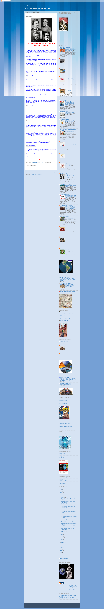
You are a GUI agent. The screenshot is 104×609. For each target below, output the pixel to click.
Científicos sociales (64, 173)
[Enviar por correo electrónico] (46, 162)
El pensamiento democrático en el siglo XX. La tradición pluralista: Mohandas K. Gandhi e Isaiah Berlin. (70, 79)
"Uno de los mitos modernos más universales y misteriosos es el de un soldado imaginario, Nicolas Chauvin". (70, 144)
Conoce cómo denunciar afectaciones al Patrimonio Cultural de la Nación (69, 285)
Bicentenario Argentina (63, 403)
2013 (61, 492)
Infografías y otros (64, 111)
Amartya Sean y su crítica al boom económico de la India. (70, 154)
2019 (61, 488)
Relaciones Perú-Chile (64, 100)
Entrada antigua (52, 172)
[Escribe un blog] (47, 162)
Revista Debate (62, 453)
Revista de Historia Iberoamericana (65, 426)
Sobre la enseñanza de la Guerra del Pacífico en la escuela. (70, 132)
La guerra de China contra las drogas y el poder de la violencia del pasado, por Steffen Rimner (68, 279)
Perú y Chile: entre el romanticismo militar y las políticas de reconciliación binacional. (69, 103)
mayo (62, 537)
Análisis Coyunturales (64, 194)
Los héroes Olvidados (64, 342)
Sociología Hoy (63, 88)
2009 (61, 550)
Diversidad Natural (64, 248)
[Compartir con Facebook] (49, 162)
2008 (61, 552)
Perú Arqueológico (64, 162)
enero (62, 544)
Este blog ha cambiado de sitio (65, 384)
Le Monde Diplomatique (63, 477)
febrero (62, 542)
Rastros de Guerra (64, 341)
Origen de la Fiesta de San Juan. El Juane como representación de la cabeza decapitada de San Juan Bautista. (70, 239)
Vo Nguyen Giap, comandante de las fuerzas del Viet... (68, 529)
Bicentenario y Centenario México (65, 401)
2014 (61, 491)
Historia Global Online (64, 277)
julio (62, 534)
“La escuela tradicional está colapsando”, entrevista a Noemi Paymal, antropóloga (70, 49)
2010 (61, 549)
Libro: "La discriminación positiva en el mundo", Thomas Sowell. (70, 228)
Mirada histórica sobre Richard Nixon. (68, 521)
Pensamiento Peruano (64, 119)
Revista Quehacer (62, 483)
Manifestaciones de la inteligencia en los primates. (70, 218)
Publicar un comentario (32, 167)
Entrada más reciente (31, 172)
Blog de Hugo (63, 356)
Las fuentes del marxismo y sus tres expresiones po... (68, 509)
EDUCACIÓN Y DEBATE (65, 47)
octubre (62, 497)
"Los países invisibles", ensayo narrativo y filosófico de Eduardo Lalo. (70, 60)
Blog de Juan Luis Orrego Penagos (67, 291)
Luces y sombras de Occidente (66, 58)
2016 (61, 489)
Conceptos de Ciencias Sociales (66, 184)
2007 (61, 553)
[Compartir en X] (48, 162)
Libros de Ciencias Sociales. (66, 226)
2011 (61, 547)
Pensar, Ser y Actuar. (64, 76)
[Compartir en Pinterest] (50, 162)
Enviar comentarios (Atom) (37, 174)
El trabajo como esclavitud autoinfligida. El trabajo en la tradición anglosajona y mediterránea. (70, 91)
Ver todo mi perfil (62, 559)
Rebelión (60, 454)
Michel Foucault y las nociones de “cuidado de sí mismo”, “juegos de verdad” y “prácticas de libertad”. (70, 176)
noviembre (63, 495)
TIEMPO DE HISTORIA (64, 320)
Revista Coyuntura (62, 482)
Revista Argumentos (63, 480)
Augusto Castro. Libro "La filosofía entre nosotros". (69, 121)
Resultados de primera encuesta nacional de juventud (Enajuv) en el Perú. (70, 196)
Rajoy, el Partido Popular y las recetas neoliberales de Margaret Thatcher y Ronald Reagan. (70, 207)
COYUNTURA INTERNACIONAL (66, 205)
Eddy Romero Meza (64, 558)
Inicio (42, 172)
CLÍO (26, 5)
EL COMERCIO (72, 589)
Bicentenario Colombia (63, 400)
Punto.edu (61, 479)
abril (62, 539)
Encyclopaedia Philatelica (65, 318)
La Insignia (61, 456)
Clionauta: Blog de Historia (65, 383)
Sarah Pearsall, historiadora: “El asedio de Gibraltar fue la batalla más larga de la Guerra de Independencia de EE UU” (68, 379)
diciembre (63, 494)
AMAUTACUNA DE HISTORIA (66, 345)
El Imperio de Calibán (64, 377)
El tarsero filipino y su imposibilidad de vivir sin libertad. (69, 250)
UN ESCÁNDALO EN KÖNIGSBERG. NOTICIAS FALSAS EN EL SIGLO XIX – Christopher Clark (67, 314)
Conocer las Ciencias (64, 216)
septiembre (63, 531)
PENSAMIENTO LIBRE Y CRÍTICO (67, 141)
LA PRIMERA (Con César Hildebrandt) (73, 586)
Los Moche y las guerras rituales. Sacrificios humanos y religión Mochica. (70, 164)
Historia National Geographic (64, 423)
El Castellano (61, 457)
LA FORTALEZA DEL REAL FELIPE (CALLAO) (70, 347)
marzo (62, 540)
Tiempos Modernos (62, 427)
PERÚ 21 (71, 590)
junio (62, 536)
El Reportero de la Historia (65, 283)
